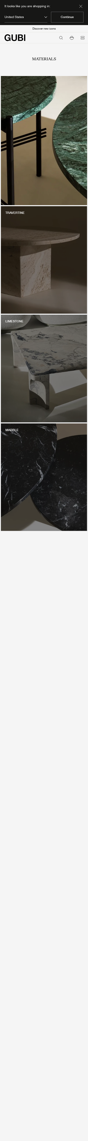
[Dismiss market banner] (80, 6)
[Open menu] (82, 37)
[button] (71, 37)
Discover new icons (44, 28)
